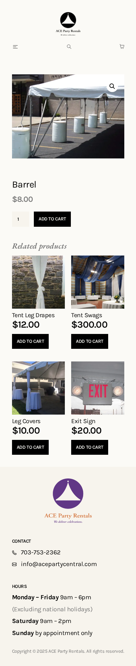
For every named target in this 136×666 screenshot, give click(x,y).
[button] (15, 47)
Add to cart (52, 219)
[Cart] (122, 46)
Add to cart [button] (30, 341)
